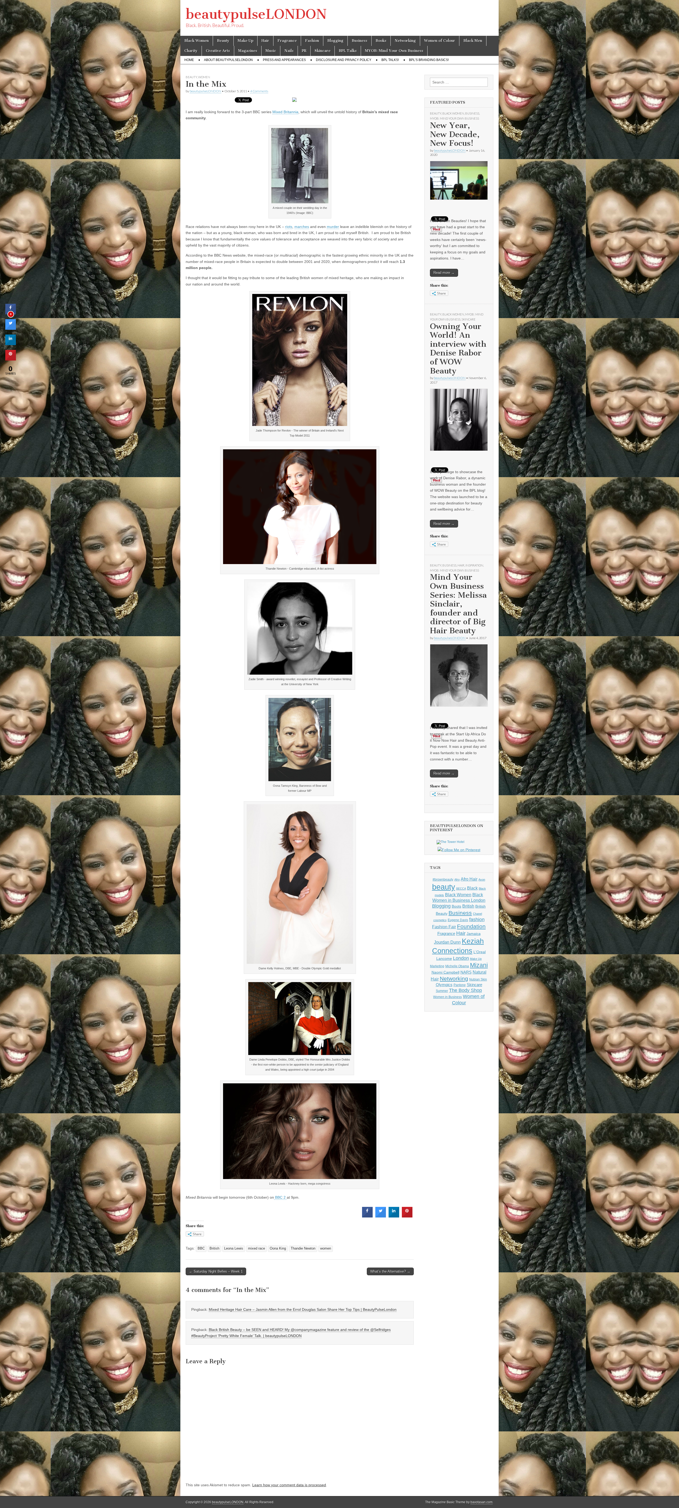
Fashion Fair (444, 926)
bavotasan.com (482, 1502)
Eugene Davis (458, 920)
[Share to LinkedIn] (394, 1216)
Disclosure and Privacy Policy (343, 60)
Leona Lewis (233, 1248)
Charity (191, 51)
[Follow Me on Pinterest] (459, 850)
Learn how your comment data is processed (289, 1485)
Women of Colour (439, 40)
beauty (443, 886)
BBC (201, 1248)
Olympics (444, 984)
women (325, 1248)
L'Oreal (479, 952)
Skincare (322, 51)
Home (189, 60)
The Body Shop (465, 990)
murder (333, 227)
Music (270, 51)
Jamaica (474, 933)
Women (204, 77)
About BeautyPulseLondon (228, 60)
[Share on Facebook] (367, 1216)
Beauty (223, 40)
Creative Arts (218, 51)
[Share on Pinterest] (407, 1216)
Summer (442, 991)
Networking (405, 40)
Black (472, 888)
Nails (289, 51)
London (461, 958)
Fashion (312, 40)
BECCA (461, 888)
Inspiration (474, 565)
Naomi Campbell (445, 972)
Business (359, 40)
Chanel (477, 913)
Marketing (437, 966)
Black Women (196, 40)
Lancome (444, 958)
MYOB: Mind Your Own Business (394, 51)
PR (304, 51)
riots (288, 227)
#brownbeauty (443, 879)
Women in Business (447, 997)
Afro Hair (469, 879)
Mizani (479, 965)
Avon (481, 879)
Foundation (471, 926)
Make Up (245, 40)
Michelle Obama (457, 966)
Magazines (247, 51)
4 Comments (259, 91)
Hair (265, 40)
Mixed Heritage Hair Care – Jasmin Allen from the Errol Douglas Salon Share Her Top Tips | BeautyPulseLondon (303, 1309)
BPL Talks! (390, 60)
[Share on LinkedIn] (10, 343)
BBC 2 (280, 1197)
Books (381, 40)
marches (301, 227)
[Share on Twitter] (380, 1216)
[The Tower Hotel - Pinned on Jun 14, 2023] (450, 842)
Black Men (472, 40)
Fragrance (287, 40)
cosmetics (440, 920)
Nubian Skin (478, 979)
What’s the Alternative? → (390, 1271)
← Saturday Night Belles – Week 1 (216, 1271)
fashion (477, 919)
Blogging (335, 40)
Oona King (278, 1248)
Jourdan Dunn (447, 942)
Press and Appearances (284, 60)
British (214, 1248)
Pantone (460, 985)
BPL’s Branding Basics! (429, 60)
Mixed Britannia (285, 112)
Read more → (444, 273)
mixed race (256, 1248)
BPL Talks (348, 51)
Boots (456, 906)
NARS (466, 972)
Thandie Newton (303, 1248)
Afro (457, 879)
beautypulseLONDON (256, 14)
